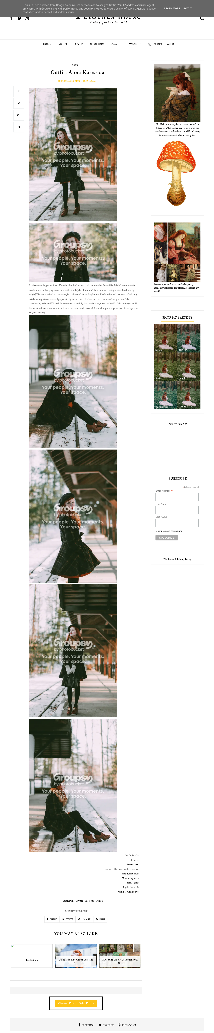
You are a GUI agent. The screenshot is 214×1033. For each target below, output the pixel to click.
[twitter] (21, 18)
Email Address (164, 490)
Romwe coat (133, 864)
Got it (187, 8)
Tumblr (99, 900)
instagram (129, 1025)
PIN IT (102, 919)
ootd (75, 65)
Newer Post (67, 1003)
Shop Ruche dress (130, 873)
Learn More (172, 8)
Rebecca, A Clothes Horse (73, 81)
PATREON (134, 44)
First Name (161, 504)
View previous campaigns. (169, 531)
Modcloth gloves (130, 878)
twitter (108, 1025)
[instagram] (28, 18)
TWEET (69, 919)
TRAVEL (116, 44)
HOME (47, 44)
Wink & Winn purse (128, 891)
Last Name (161, 516)
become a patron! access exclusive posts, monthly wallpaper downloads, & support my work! (176, 288)
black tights (133, 882)
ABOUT (62, 44)
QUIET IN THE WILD (161, 44)
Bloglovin (68, 900)
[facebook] (13, 18)
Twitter (79, 900)
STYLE (79, 44)
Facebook (89, 900)
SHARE (53, 919)
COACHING (97, 44)
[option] (32, 957)
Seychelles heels (131, 887)
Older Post (85, 1003)
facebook (88, 1025)
